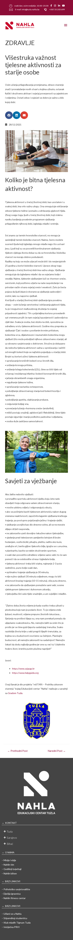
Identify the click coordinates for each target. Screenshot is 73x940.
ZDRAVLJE (20, 42)
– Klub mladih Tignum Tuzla (16, 922)
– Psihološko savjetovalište (16, 889)
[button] (9, 115)
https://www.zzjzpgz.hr (23, 668)
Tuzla (10, 831)
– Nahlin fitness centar (14, 898)
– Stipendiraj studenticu (14, 918)
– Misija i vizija (9, 860)
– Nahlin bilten (9, 873)
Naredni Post (57, 750)
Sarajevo (12, 837)
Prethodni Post (17, 750)
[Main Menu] (66, 25)
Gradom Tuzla (15, 693)
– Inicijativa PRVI (11, 927)
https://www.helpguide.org (25, 673)
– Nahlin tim (8, 864)
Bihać (10, 843)
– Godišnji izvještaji (11, 869)
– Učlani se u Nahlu (12, 913)
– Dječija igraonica (11, 893)
